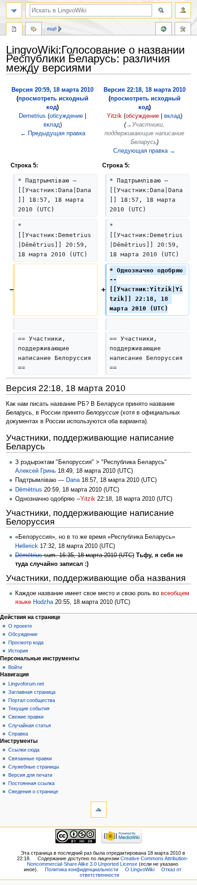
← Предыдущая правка (52, 133)
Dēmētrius (28, 490)
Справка (18, 733)
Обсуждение (23, 634)
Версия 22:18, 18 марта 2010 (145, 90)
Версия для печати (30, 775)
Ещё (52, 28)
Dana (73, 480)
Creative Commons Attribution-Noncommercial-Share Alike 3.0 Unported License (107, 861)
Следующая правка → (144, 151)
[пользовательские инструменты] (183, 10)
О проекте (20, 626)
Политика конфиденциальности (81, 869)
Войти (15, 667)
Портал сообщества (31, 700)
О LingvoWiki (139, 869)
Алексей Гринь (35, 471)
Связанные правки (30, 758)
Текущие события (28, 708)
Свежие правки (26, 716)
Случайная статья (29, 725)
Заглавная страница (31, 692)
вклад (52, 125)
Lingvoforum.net (26, 683)
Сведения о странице (33, 791)
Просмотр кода (26, 642)
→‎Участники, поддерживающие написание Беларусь (144, 133)
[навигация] (14, 10)
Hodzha (43, 602)
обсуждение (66, 116)
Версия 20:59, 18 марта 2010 (52, 90)
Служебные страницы (33, 766)
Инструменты (183, 29)
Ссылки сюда (23, 749)
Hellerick (26, 546)
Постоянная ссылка (31, 783)
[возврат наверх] (99, 810)
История (18, 650)
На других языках (163, 29)
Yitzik (87, 499)
